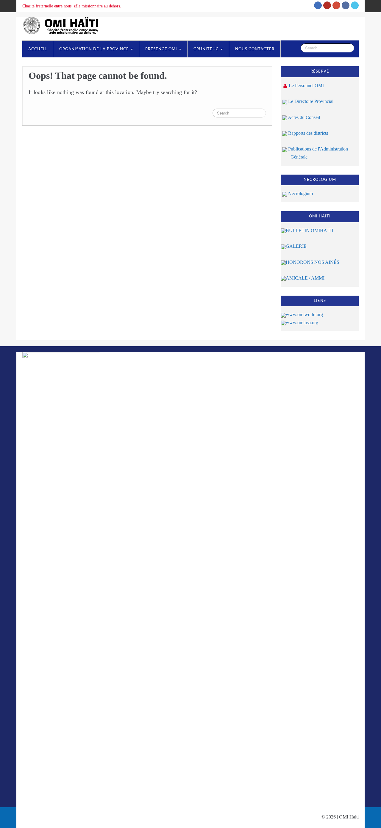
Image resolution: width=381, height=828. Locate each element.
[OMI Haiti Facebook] (345, 5)
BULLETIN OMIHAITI (309, 230)
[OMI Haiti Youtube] (327, 5)
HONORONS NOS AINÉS (312, 262)
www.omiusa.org (302, 322)
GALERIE (296, 246)
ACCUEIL (37, 49)
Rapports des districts (307, 133)
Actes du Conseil (303, 117)
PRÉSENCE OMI (161, 49)
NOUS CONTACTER (254, 49)
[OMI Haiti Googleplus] (336, 5)
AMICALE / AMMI (305, 277)
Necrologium (300, 193)
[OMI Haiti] (62, 24)
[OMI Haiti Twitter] (355, 5)
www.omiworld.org (304, 314)
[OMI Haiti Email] (318, 5)
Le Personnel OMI (306, 85)
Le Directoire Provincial (310, 101)
